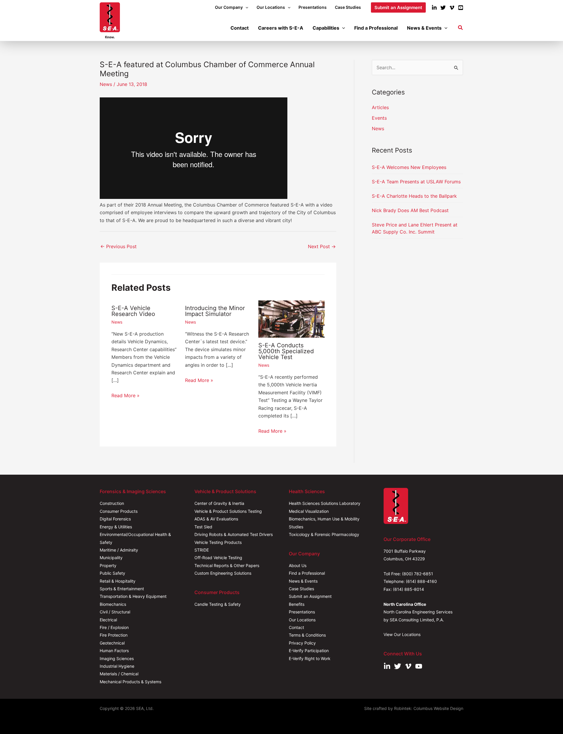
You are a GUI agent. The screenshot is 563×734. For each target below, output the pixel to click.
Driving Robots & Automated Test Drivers (233, 534)
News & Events (303, 581)
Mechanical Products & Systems (130, 681)
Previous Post (118, 246)
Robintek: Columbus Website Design (428, 708)
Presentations (302, 611)
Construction (112, 503)
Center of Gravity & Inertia (219, 503)
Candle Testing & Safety (217, 604)
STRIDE (201, 549)
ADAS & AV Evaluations (216, 518)
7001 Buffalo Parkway (405, 551)
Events (379, 118)
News (106, 84)
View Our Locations (402, 634)
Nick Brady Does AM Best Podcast (410, 210)
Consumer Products (119, 511)
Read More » (125, 395)
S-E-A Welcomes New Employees (409, 167)
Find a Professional (307, 573)
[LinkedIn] (434, 7)
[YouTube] (460, 7)
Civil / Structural (115, 611)
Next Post (322, 246)
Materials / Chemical (119, 673)
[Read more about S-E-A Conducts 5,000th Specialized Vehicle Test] (291, 318)
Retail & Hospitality (117, 581)
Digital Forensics (115, 518)
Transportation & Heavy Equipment (133, 596)
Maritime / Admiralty (119, 549)
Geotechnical (112, 642)
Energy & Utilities (116, 526)
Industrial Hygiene (117, 666)
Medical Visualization (309, 511)
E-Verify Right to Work (309, 658)
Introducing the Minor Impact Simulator (215, 311)
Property (108, 565)
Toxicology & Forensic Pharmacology (324, 534)
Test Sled (203, 526)
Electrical (108, 619)
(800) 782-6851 (417, 573)
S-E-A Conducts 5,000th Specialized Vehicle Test (286, 351)
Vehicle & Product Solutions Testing (228, 511)
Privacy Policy (302, 642)
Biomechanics (113, 604)
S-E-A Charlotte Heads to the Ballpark (414, 196)
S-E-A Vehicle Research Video (133, 311)
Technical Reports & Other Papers (226, 565)
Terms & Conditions (307, 634)
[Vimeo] (452, 7)
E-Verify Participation (309, 650)
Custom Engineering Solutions (222, 573)
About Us (297, 565)
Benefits (296, 604)
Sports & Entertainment (122, 588)
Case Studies (301, 588)
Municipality (111, 557)
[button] (245, 7)
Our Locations (302, 619)
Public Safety (112, 573)
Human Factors (114, 650)
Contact (296, 627)
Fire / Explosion (114, 627)
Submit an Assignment (310, 596)
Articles (380, 107)
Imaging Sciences (117, 658)
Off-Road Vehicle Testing (218, 557)
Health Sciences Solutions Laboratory (324, 503)
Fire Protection (114, 634)
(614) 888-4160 (421, 581)
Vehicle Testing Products (218, 542)
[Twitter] (443, 7)
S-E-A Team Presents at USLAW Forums (416, 182)
